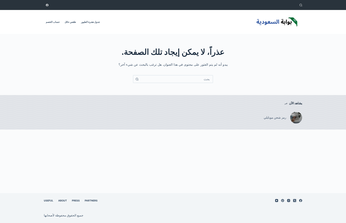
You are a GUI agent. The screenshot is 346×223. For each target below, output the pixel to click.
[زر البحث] (137, 79)
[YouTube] (276, 200)
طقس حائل (70, 21)
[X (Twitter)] (294, 200)
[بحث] (301, 5)
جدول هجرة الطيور (90, 21)
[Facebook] (47, 5)
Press (76, 200)
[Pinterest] (282, 200)
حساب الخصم (53, 21)
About (62, 200)
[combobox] (177, 79)
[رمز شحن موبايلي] (296, 118)
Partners (91, 200)
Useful (48, 200)
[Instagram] (288, 200)
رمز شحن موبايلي (275, 117)
